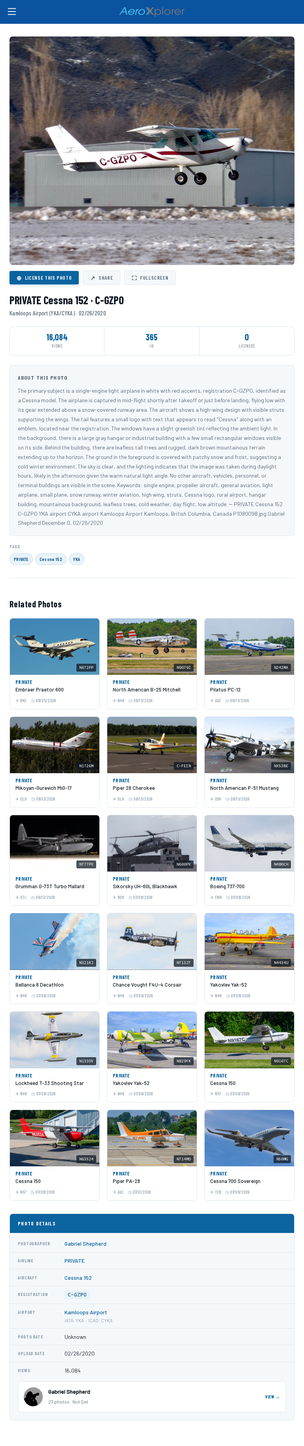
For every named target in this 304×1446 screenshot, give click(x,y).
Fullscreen (150, 277)
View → (272, 1396)
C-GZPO (77, 1294)
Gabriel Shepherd (85, 1243)
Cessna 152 (51, 559)
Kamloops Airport (86, 1312)
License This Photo (44, 277)
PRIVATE (21, 559)
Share (101, 277)
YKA (76, 559)
